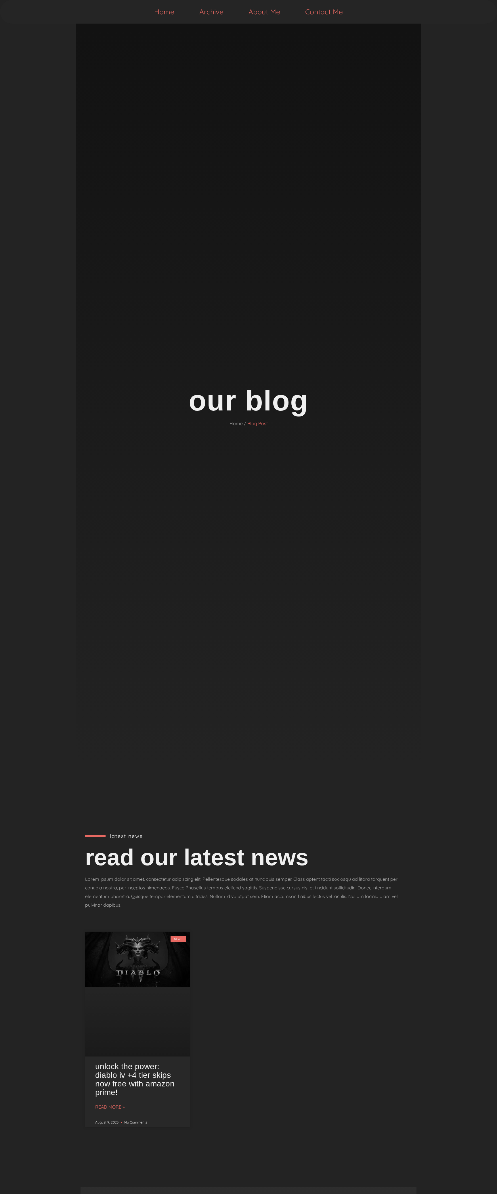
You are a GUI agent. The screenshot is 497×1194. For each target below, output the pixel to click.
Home (164, 11)
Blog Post (257, 423)
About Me (264, 11)
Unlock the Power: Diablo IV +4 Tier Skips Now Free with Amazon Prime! (135, 1079)
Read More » (110, 1107)
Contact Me (324, 11)
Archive (211, 11)
